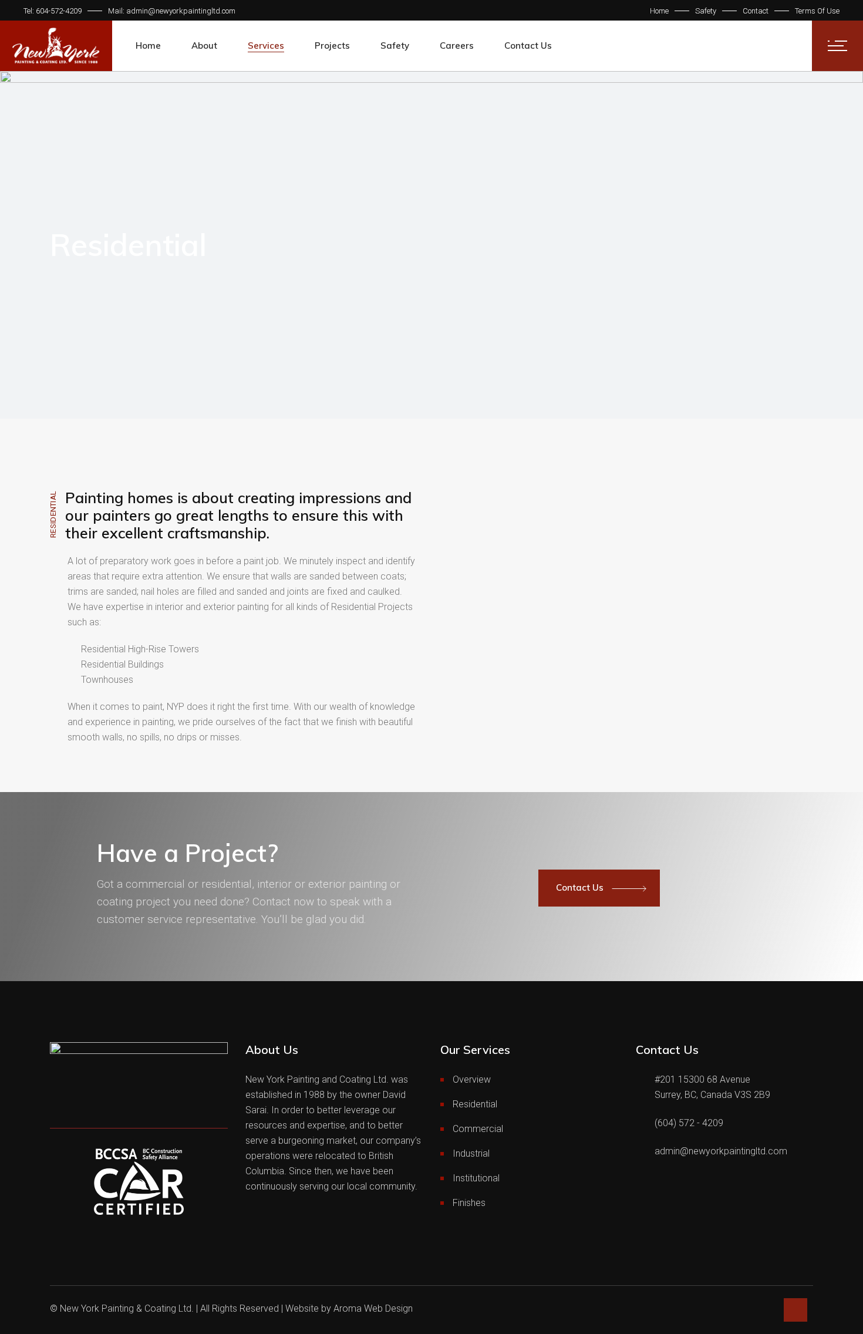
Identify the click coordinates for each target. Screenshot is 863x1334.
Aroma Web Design (373, 1308)
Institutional (476, 1178)
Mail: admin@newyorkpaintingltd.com (171, 10)
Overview (472, 1079)
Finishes (469, 1202)
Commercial (478, 1128)
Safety (705, 10)
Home (659, 10)
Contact (755, 10)
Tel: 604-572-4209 (52, 10)
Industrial (471, 1153)
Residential (475, 1104)
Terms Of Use (817, 10)
